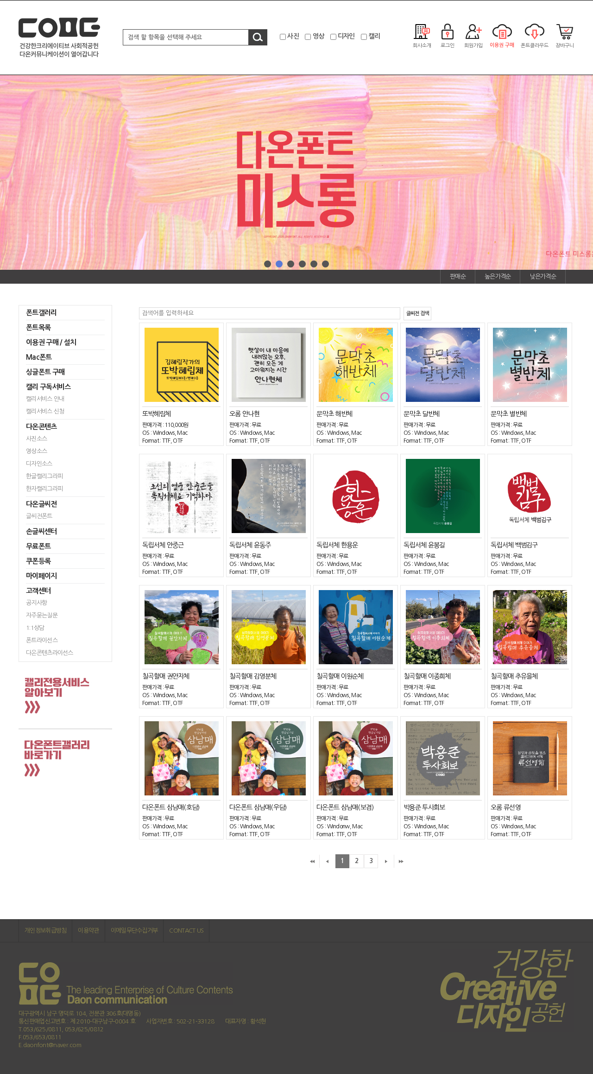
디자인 (346, 36)
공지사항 (36, 603)
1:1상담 (35, 628)
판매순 (458, 276)
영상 (318, 36)
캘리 (374, 36)
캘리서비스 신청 (45, 411)
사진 (293, 36)
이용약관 (88, 931)
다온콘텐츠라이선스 (49, 653)
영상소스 (36, 451)
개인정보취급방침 (45, 931)
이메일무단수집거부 (134, 931)
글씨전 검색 (417, 313)
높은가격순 (498, 276)
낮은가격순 (543, 276)
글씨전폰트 (39, 516)
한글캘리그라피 (44, 476)
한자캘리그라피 (44, 489)
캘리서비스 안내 (45, 399)
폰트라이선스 (41, 640)
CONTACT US (186, 931)
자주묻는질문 (41, 615)
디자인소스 (39, 464)
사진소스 (36, 439)
